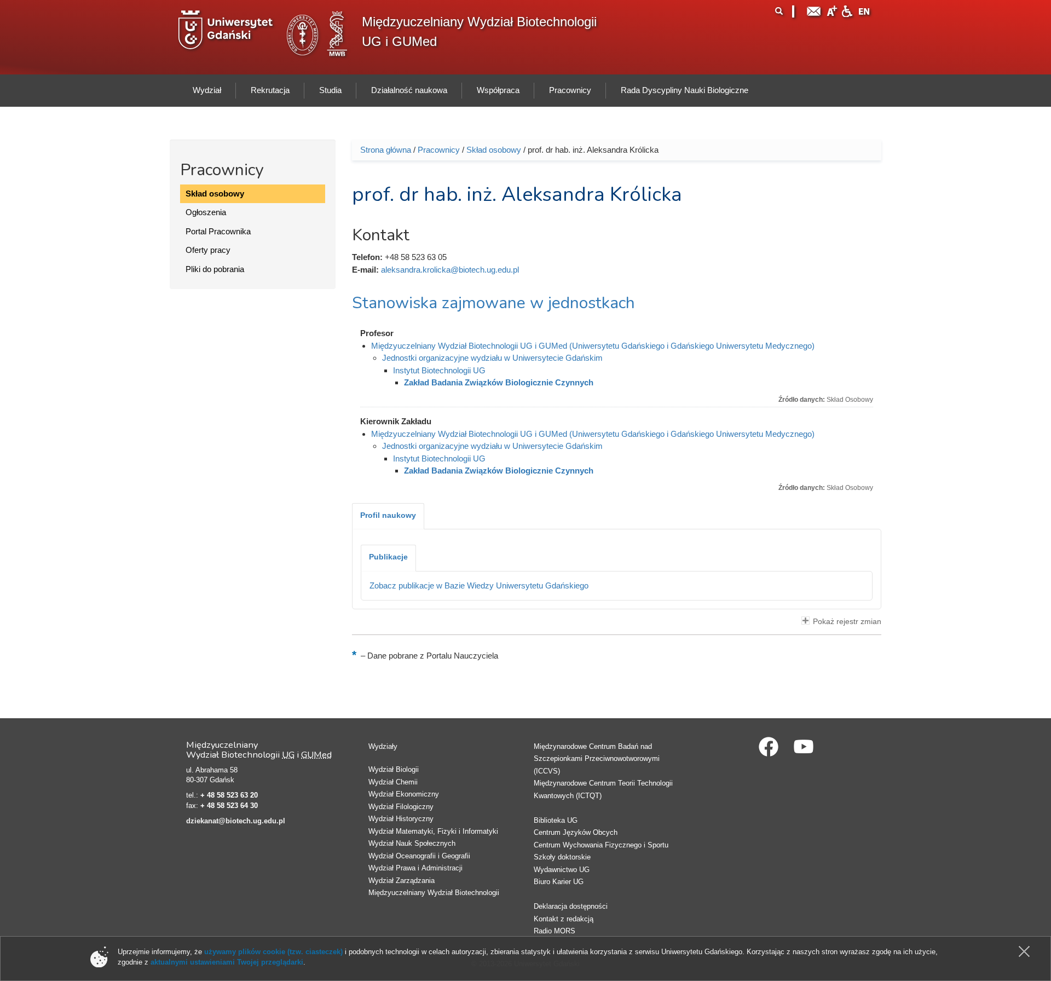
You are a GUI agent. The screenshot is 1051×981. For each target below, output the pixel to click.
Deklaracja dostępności (571, 906)
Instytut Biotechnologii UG (439, 370)
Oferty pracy (208, 250)
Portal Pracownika (218, 231)
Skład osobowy (215, 193)
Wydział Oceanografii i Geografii (419, 856)
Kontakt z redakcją (563, 919)
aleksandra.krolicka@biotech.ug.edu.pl (450, 269)
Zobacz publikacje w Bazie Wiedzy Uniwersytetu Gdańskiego (478, 585)
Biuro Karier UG (559, 882)
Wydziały (382, 746)
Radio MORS (554, 931)
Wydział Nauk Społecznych (411, 843)
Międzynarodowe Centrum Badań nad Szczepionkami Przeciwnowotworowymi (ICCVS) (597, 758)
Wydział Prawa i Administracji (415, 868)
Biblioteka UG (556, 820)
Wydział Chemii (393, 782)
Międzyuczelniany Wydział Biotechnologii (433, 892)
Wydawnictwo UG (562, 869)
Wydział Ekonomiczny (403, 794)
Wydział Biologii (393, 769)
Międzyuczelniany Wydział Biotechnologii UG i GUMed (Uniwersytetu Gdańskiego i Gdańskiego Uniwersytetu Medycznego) (593, 345)
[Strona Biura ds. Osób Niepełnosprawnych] (847, 10)
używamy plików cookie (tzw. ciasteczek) (273, 952)
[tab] (388, 516)
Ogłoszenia (206, 212)
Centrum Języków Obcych (575, 832)
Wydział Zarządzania (401, 880)
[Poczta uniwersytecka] (814, 10)
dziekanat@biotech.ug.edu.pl (235, 821)
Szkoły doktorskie (562, 857)
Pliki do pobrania (215, 269)
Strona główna (385, 149)
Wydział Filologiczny (401, 807)
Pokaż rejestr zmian (847, 622)
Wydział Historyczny (401, 819)
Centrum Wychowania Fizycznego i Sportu (601, 845)
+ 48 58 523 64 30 (229, 805)
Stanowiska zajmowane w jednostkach (493, 303)
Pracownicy (439, 149)
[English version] (864, 10)
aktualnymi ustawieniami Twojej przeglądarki (227, 962)
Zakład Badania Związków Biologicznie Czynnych (498, 382)
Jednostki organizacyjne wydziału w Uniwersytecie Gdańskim (492, 357)
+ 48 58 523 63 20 (229, 795)
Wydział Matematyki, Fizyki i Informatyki (433, 831)
